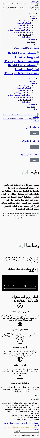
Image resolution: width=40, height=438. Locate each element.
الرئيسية (32, 13)
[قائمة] (38, 113)
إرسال (16, 431)
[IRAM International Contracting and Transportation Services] (20, 63)
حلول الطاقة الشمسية (23, 20)
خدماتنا (32, 18)
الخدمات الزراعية (24, 34)
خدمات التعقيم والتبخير (22, 27)
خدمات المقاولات (24, 25)
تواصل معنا (31, 42)
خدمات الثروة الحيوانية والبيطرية (19, 30)
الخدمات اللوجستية (24, 23)
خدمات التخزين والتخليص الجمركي (18, 32)
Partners (31, 39)
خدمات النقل (26, 37)
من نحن (32, 16)
